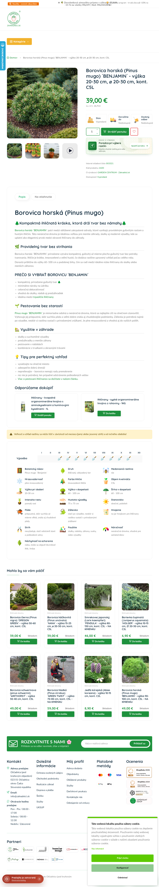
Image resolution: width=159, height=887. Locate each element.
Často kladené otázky (109, 35)
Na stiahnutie (43, 196)
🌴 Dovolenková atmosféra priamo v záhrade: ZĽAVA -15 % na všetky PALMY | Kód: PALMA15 (89, 4)
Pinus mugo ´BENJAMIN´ (28, 313)
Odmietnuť (122, 878)
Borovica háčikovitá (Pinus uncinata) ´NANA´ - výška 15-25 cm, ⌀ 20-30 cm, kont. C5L (60, 623)
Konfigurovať (122, 868)
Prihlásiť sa (139, 743)
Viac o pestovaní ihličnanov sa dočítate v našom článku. (48, 379)
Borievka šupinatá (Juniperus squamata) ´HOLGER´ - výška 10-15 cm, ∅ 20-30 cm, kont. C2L (135, 623)
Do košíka (110, 413)
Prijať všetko (122, 858)
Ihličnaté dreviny (17, 613)
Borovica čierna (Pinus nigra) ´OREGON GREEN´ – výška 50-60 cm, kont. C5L (23, 622)
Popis (22, 196)
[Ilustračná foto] (42, 103)
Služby (39, 802)
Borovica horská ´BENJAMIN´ (31, 230)
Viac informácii (97, 849)
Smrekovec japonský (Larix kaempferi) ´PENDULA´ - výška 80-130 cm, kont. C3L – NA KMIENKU (98, 623)
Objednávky (73, 774)
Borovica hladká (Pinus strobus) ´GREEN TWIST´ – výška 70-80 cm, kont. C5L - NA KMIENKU (60, 696)
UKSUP (40, 807)
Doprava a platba (72, 35)
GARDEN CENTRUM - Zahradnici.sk (114, 173)
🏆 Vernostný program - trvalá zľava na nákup (127, 4)
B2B (127, 35)
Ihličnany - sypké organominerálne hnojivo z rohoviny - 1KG (118, 401)
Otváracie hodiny (19, 880)
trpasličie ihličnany (43, 297)
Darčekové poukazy (77, 791)
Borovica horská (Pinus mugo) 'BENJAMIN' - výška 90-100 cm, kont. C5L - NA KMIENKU (135, 696)
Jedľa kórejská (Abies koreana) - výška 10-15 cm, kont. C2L (98, 693)
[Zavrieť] (39, 879)
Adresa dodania (74, 768)
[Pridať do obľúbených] (134, 132)
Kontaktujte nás (74, 797)
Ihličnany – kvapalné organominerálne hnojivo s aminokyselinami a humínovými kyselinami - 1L (50, 403)
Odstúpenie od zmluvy (78, 803)
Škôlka (39, 796)
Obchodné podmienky (47, 779)
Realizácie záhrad (46, 47)
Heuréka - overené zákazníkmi (24, 4)
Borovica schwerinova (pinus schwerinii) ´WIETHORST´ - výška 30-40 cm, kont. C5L (23, 694)
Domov (40, 35)
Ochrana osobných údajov (49, 773)
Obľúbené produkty (76, 780)
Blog (89, 35)
